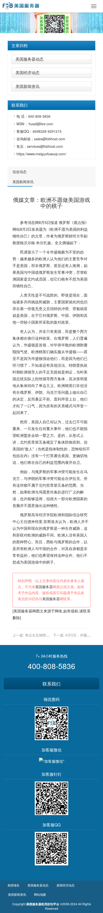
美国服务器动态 (30, 59)
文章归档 (20, 45)
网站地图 (40, 894)
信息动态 (19, 171)
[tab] (51, 45)
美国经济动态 (28, 72)
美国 (72, 229)
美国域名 (14, 885)
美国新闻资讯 (28, 86)
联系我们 (51, 683)
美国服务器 (44, 587)
